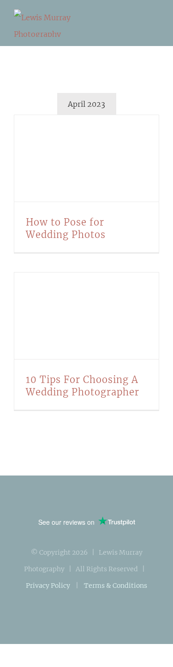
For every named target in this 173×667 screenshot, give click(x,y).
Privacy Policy (48, 585)
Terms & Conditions (115, 585)
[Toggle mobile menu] (155, 24)
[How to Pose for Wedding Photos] (86, 158)
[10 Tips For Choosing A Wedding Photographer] (86, 316)
